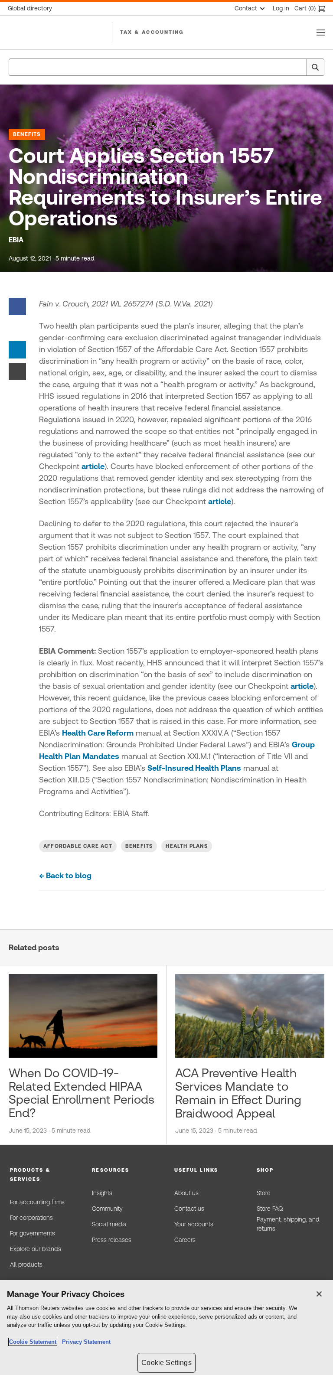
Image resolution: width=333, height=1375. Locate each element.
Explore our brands (35, 1248)
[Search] (315, 67)
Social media (109, 1224)
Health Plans (186, 846)
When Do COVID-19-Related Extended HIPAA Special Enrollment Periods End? (81, 1093)
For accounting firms (37, 1202)
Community (107, 1208)
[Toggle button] (320, 32)
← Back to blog (65, 875)
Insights (102, 1192)
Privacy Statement (85, 1342)
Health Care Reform (98, 732)
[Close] (319, 1293)
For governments (32, 1233)
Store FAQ (270, 1208)
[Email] (17, 371)
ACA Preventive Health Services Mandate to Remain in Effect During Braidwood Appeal (238, 1093)
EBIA (16, 240)
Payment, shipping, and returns (288, 1224)
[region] (166, 1327)
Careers (185, 1239)
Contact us (189, 1208)
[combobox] (166, 67)
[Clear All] (298, 67)
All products (26, 1264)
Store (264, 1192)
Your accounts (193, 1224)
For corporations (31, 1217)
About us (186, 1192)
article (93, 466)
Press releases (111, 1239)
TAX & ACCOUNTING (152, 32)
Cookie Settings (166, 1362)
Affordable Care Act (77, 846)
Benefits (27, 134)
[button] (43, 1175)
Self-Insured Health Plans (194, 767)
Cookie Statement (32, 1342)
